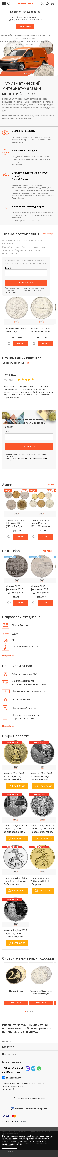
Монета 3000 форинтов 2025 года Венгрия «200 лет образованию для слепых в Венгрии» (16, 589)
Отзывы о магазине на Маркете (31, 1108)
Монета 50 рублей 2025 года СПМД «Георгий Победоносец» (40, 881)
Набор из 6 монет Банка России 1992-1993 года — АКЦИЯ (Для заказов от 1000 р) (41, 523)
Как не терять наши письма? (31, 1098)
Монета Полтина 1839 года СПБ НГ (41, 330)
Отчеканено (7, 1121)
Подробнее (8, 655)
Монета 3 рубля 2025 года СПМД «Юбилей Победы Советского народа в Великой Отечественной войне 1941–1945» (42, 828)
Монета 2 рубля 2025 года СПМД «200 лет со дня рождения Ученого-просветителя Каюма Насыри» (15, 828)
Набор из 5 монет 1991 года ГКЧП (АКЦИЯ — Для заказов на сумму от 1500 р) (16, 523)
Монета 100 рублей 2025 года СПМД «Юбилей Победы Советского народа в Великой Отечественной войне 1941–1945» (41, 776)
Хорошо (9, 1151)
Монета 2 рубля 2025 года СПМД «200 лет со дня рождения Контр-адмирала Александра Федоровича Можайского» (15, 933)
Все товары (48, 233)
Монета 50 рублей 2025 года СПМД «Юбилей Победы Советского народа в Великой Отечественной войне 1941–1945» (15, 776)
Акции (51, 484)
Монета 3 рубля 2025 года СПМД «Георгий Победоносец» (15, 881)
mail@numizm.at (11, 1072)
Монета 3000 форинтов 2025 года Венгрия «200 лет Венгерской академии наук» (41, 589)
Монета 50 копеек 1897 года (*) (16, 330)
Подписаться (26, 282)
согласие (24, 288)
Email (8, 268)
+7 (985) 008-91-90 (13, 1067)
